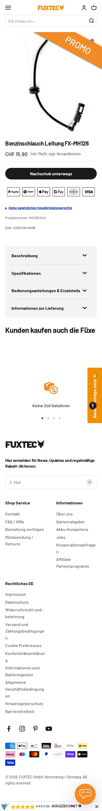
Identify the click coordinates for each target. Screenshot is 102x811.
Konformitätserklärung (25, 657)
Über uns (64, 513)
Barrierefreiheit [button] (19, 711)
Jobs (60, 537)
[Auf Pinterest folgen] (35, 728)
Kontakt (12, 513)
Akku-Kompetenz (72, 529)
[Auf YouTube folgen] (48, 728)
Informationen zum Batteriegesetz (22, 671)
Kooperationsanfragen (76, 548)
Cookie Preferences (23, 645)
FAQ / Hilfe (14, 521)
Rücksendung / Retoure (19, 540)
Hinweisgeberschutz (24, 703)
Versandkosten (68, 154)
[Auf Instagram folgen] (22, 728)
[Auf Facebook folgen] (8, 728)
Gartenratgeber (70, 521)
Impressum (15, 594)
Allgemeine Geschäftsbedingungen (24, 689)
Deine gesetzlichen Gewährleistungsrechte (40, 208)
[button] (93, 406)
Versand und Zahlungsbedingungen (24, 631)
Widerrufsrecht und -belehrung (24, 613)
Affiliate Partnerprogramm (72, 563)
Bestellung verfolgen (24, 529)
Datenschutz (17, 602)
